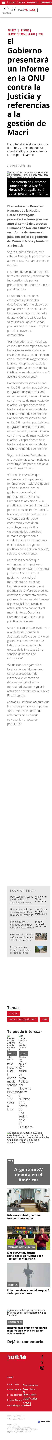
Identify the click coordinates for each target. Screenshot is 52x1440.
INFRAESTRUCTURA (15, 1322)
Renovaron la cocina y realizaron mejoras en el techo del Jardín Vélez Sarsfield (27, 1330)
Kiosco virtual (27, 1404)
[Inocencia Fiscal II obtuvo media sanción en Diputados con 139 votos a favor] (11, 1063)
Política (18, 1394)
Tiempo (18, 1400)
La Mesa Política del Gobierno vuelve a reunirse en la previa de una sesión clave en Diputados (25, 1100)
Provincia (11, 1405)
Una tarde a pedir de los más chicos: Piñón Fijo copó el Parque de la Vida (21, 913)
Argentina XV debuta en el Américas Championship (28, 1177)
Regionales (32, 2)
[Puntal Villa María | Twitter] (42, 1362)
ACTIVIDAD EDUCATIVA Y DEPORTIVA (21, 1247)
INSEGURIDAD (13, 1285)
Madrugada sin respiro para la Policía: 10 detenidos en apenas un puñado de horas (21, 901)
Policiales (11, 1394)
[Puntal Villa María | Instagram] (42, 1368)
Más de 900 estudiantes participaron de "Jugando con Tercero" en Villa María (25, 1255)
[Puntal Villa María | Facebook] (42, 1357)
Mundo (18, 1389)
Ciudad (21, 2)
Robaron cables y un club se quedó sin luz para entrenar (28, 1292)
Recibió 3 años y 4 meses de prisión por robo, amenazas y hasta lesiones (22, 926)
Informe (13, 1013)
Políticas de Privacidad (17, 1419)
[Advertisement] (29, 825)
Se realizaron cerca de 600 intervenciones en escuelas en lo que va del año (21, 939)
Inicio (12, 2)
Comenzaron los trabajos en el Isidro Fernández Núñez (20, 949)
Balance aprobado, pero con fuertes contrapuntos (24, 1217)
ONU (44, 1019)
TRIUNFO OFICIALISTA (15, 1053)
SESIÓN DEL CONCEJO (16, 1210)
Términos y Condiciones (16, 1416)
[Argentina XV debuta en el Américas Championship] (28, 1148)
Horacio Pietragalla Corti (22, 1019)
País (17, 1384)
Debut (10, 1161)
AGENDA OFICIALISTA (27, 1053)
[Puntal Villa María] (16, 1359)
